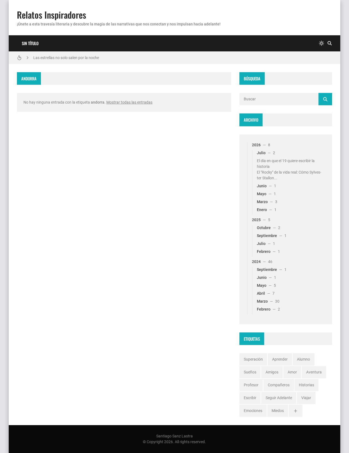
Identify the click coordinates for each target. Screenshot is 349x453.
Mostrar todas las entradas (129, 102)
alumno (303, 359)
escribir (250, 398)
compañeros (279, 385)
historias (306, 385)
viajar (306, 398)
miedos (278, 410)
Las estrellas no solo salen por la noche (66, 57)
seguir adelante (279, 398)
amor (292, 372)
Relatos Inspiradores (51, 14)
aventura (314, 372)
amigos (272, 372)
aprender (280, 359)
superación (253, 359)
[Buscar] (329, 43)
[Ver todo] (295, 411)
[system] (321, 43)
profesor (251, 385)
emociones (253, 410)
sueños (250, 372)
